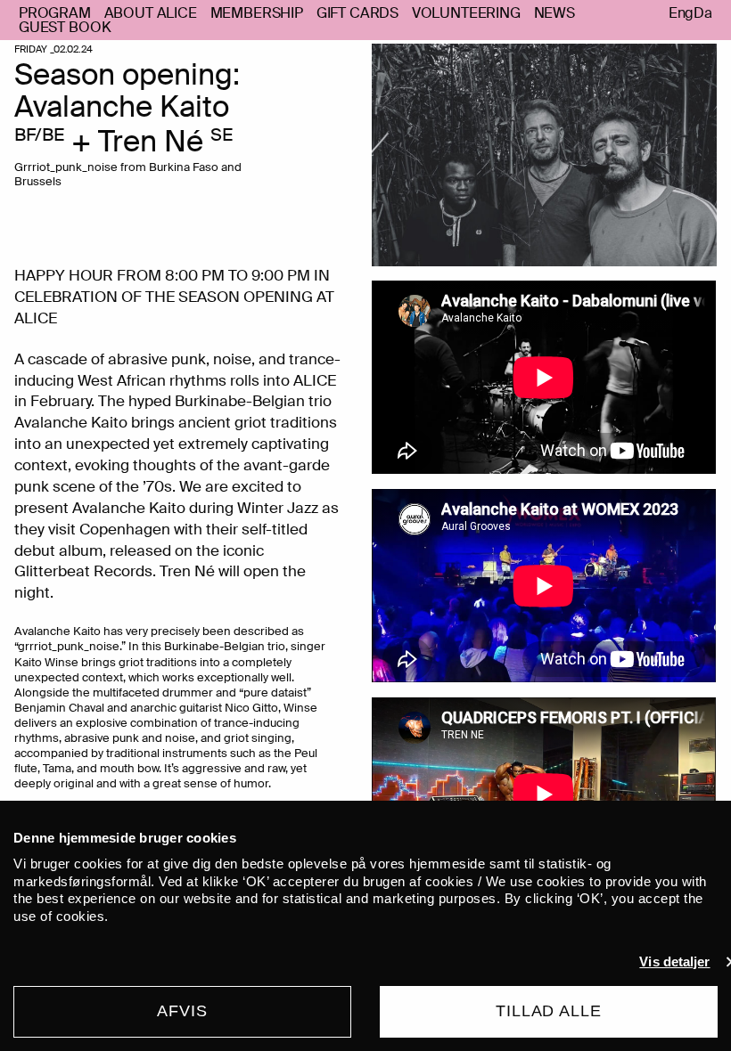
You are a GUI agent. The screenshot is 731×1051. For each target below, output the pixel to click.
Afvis (182, 1011)
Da (703, 13)
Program (55, 13)
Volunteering (466, 13)
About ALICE (150, 13)
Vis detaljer (674, 961)
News (554, 13)
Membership (256, 13)
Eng (681, 13)
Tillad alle (549, 1011)
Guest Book (65, 27)
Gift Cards (357, 13)
